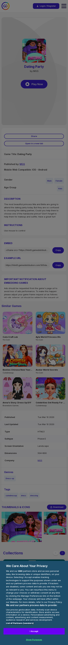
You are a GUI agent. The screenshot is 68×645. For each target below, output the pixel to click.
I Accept (34, 631)
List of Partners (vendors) (20, 623)
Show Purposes (34, 639)
